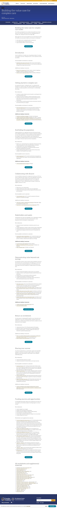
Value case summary (20, 283)
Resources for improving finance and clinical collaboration (26, 204)
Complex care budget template (21, 485)
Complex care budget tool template (22, 428)
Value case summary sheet (21, 473)
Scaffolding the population (24, 22)
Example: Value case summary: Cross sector (24, 474)
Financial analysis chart (20, 196)
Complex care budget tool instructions (23, 432)
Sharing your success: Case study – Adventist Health (25, 481)
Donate (38, 502)
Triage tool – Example (20, 442)
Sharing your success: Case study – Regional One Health (26, 483)
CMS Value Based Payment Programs (22, 163)
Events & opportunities (43, 3)
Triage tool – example (20, 489)
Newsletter (46, 0)
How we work (23, 3)
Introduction (8, 22)
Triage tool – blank (19, 490)
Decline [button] (46, 506)
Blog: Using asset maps (20, 247)
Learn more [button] (28, 506)
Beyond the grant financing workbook (22, 338)
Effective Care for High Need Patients (22, 72)
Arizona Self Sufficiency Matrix (21, 305)
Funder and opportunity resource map (23, 420)
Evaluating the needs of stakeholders (22, 236)
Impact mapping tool (20, 156)
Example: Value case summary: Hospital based (24, 477)
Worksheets (41, 23)
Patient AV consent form (20, 370)
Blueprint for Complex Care (21, 70)
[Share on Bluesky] (11, 502)
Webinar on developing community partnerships (24, 244)
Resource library (29, 3)
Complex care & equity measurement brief (23, 304)
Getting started (15, 22)
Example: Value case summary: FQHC (22, 476)
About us (17, 3)
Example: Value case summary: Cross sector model (25, 287)
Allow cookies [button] (52, 506)
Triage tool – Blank (19, 447)
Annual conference (51, 3)
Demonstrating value (18, 23)
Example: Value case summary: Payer (23, 478)
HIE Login (42, 502)
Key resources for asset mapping (22, 243)
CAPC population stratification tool (22, 487)
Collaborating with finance (36, 22)
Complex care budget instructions (22, 486)
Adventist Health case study (21, 375)
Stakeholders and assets (46, 22)
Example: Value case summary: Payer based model (25, 296)
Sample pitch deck (19, 365)
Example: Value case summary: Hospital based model (25, 293)
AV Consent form (19, 480)
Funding (35, 23)
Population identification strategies (22, 116)
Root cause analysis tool (20, 107)
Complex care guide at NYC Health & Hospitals (24, 117)
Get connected (36, 3)
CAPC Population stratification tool (22, 435)
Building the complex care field (5, 18)
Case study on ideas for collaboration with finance (25, 202)
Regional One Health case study (21, 379)
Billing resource (19, 449)
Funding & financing (12, 18)
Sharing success (29, 23)
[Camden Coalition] (5, 3)
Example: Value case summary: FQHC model (24, 291)
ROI (24, 23)
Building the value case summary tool (22, 62)
